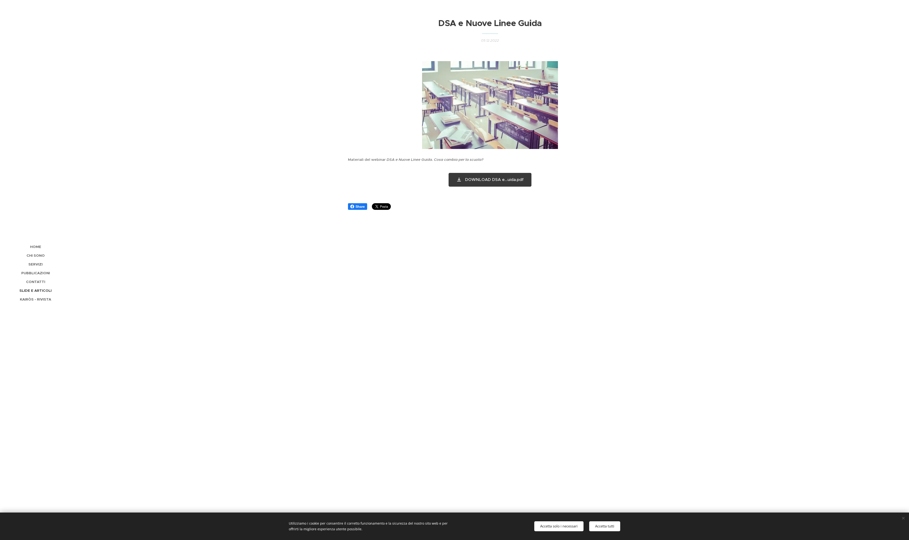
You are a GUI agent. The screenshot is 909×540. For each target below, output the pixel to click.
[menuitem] (35, 246)
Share (360, 206)
